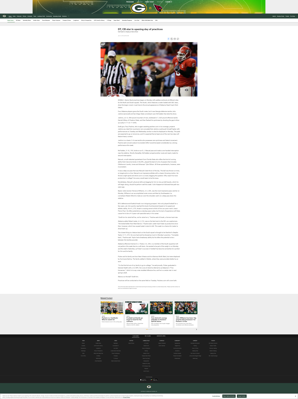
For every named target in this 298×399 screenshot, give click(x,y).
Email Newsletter (98, 360)
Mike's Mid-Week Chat (98, 353)
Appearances (177, 343)
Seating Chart (195, 350)
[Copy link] (178, 39)
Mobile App (98, 358)
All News (98, 355)
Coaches (83, 345)
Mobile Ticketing (213, 350)
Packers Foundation (177, 355)
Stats (83, 353)
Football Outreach (177, 353)
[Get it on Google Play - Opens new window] (154, 380)
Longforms (98, 348)
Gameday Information (195, 343)
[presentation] (196, 329)
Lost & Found (146, 371)
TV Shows (116, 358)
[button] (147, 329)
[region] (149, 396)
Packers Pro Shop (146, 363)
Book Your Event (146, 358)
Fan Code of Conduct (195, 353)
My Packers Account (213, 343)
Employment (146, 360)
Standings (83, 350)
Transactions (83, 348)
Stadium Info (146, 345)
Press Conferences (116, 353)
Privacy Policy (126, 397)
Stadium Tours (146, 353)
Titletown (146, 368)
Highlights (116, 343)
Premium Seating (213, 348)
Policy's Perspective (98, 350)
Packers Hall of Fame (146, 355)
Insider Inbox (98, 343)
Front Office (83, 355)
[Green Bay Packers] (149, 387)
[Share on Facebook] (168, 39)
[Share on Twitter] (171, 39)
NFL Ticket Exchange (213, 355)
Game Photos (131, 343)
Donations (177, 350)
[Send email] (175, 39)
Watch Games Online (115, 360)
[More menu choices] (68, 16)
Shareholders (177, 358)
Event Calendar (162, 345)
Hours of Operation (146, 348)
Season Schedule (162, 343)
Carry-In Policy (195, 348)
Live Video (116, 348)
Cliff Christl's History (98, 345)
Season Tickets (213, 345)
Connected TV (116, 345)
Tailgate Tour (177, 345)
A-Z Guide (146, 343)
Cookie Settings (216, 396)
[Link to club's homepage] (4, 16)
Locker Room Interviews (116, 350)
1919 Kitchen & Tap (146, 366)
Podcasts (116, 355)
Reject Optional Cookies (229, 396)
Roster (83, 343)
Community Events (177, 348)
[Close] (295, 396)
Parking (146, 350)
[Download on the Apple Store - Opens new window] (143, 380)
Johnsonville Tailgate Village (195, 355)
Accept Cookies (242, 396)
